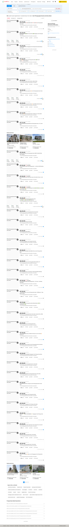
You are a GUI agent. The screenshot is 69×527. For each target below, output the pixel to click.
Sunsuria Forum (51, 44)
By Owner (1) (13, 18)
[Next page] (28, 482)
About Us (4, 525)
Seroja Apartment (52, 46)
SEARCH (59, 8)
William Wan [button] (39, 41)
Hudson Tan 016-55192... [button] (37, 206)
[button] (41, 41)
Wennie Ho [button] (39, 98)
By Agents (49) (19, 18)
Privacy (43, 525)
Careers (36, 525)
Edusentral (51, 43)
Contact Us (27, 525)
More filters (58, 11)
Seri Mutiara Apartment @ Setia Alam (54, 40)
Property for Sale (13, 4)
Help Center (32, 525)
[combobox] (23, 11)
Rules (8, 525)
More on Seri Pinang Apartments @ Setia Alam (53, 33)
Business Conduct (47, 525)
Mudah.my (8, 4)
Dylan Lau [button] (39, 160)
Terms (39, 525)
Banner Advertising (22, 525)
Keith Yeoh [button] (39, 54)
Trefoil (50, 41)
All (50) (8, 18)
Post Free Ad (12, 525)
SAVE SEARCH (55, 20)
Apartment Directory (21, 5)
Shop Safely (16, 525)
